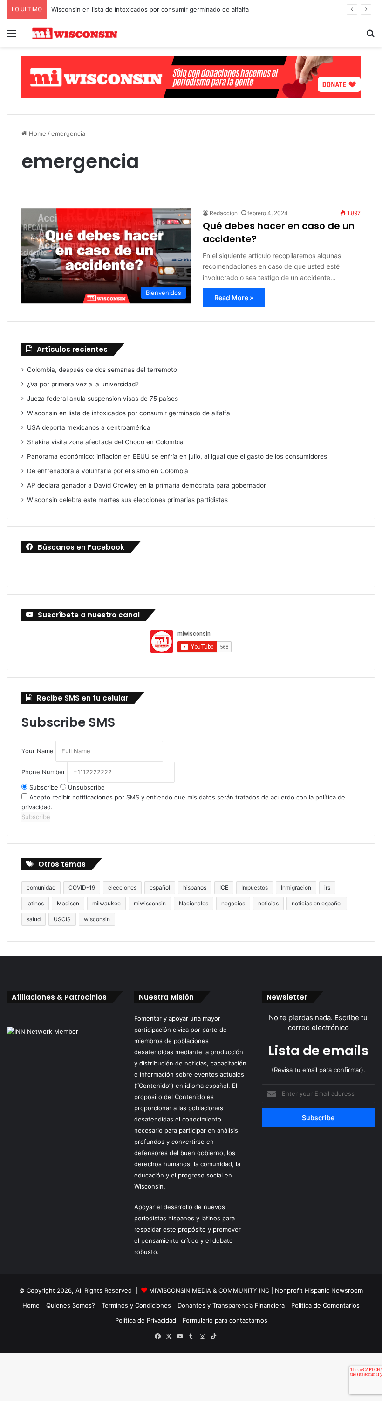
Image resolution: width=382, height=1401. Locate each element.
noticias (268, 903)
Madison (68, 903)
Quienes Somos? (70, 1305)
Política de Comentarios (325, 1305)
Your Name (37, 751)
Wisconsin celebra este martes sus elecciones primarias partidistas (127, 500)
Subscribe (43, 787)
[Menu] (11, 36)
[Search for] (370, 36)
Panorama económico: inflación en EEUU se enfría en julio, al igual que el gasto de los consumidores (177, 456)
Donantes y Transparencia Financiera (231, 1305)
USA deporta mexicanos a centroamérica (88, 427)
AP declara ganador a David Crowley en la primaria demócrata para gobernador (146, 485)
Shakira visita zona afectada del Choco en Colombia (105, 442)
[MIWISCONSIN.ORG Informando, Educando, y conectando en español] (74, 33)
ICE (223, 887)
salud (34, 919)
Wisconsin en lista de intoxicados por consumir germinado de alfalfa (150, 9)
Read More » (233, 297)
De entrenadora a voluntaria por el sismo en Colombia (107, 471)
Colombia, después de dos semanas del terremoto (102, 369)
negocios (233, 903)
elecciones (122, 887)
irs (327, 887)
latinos (35, 903)
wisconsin (97, 919)
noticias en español (317, 903)
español (160, 887)
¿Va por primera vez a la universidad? (83, 384)
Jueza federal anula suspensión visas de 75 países (102, 398)
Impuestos (254, 887)
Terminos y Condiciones (136, 1305)
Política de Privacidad (145, 1320)
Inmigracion (296, 887)
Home (36, 133)
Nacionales (193, 903)
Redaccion (224, 213)
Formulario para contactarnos (225, 1320)
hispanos (194, 887)
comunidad (41, 887)
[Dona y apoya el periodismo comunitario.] (191, 76)
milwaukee (106, 903)
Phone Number (43, 772)
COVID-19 (81, 887)
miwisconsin (150, 903)
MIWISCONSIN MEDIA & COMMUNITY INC (210, 1290)
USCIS (62, 919)
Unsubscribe (85, 787)
